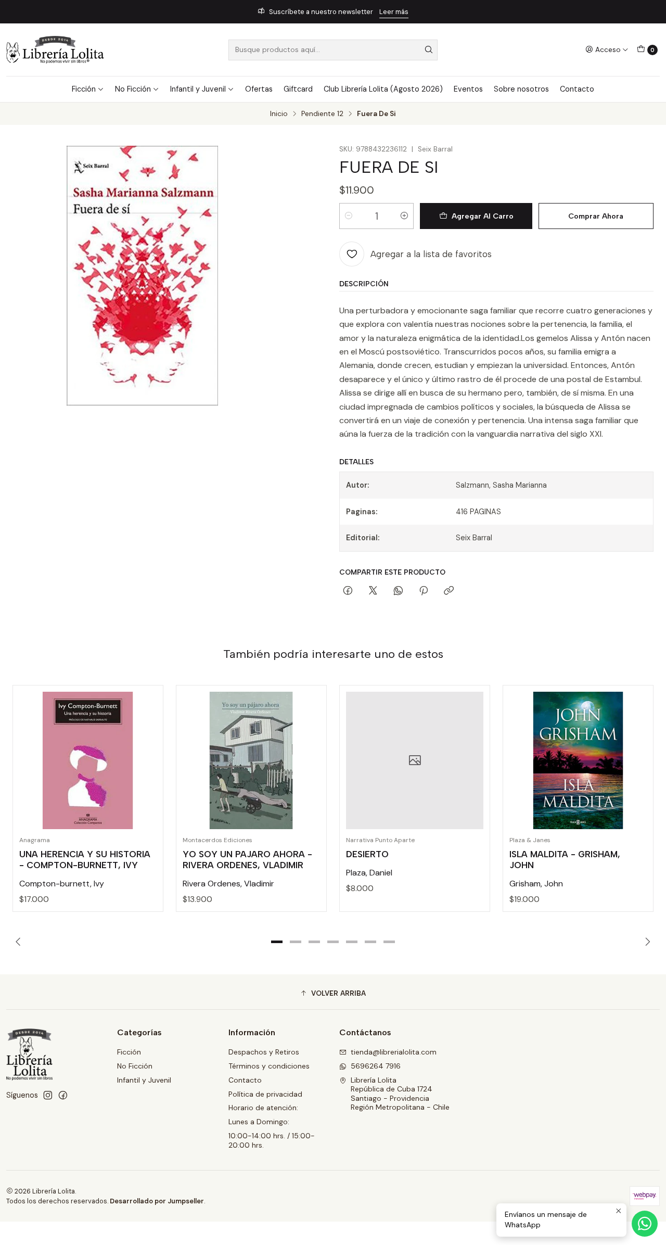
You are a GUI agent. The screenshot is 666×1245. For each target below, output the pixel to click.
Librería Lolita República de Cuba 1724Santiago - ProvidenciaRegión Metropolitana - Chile (400, 1093)
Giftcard (298, 89)
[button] (277, 941)
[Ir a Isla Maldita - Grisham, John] (578, 760)
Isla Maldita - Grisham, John (564, 859)
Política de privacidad (265, 1094)
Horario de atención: (263, 1107)
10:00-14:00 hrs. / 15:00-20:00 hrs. (271, 1140)
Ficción (84, 89)
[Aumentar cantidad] (404, 216)
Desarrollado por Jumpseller (157, 1201)
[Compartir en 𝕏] (373, 591)
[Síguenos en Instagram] (48, 1095)
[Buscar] (429, 50)
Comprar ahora (595, 216)
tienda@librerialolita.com (394, 1052)
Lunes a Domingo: (258, 1121)
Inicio (279, 114)
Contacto (577, 89)
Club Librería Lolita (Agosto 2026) (383, 89)
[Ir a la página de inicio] (55, 49)
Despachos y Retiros (263, 1052)
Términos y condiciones (269, 1066)
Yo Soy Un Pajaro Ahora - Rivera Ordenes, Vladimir (247, 859)
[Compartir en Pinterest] (423, 591)
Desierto (367, 854)
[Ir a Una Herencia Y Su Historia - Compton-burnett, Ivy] (88, 760)
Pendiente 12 (322, 114)
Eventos (468, 89)
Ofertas (259, 89)
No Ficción (133, 89)
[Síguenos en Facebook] (63, 1095)
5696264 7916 (376, 1066)
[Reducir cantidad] (348, 216)
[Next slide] (646, 941)
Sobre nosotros (521, 89)
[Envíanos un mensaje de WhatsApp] (645, 1224)
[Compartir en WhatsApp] (398, 591)
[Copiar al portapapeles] (448, 591)
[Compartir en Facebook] (347, 591)
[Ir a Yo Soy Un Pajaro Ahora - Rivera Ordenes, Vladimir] (251, 760)
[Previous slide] (20, 941)
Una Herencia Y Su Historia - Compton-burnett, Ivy (84, 859)
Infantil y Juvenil (198, 89)
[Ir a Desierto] (414, 760)
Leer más (393, 11)
